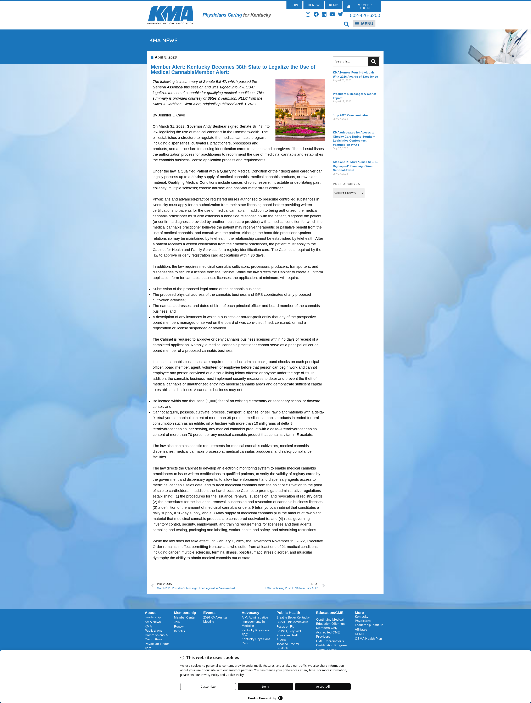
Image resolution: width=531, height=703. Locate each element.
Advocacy (250, 613)
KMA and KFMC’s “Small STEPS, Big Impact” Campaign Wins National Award (355, 166)
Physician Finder (157, 644)
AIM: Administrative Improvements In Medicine (255, 621)
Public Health (288, 613)
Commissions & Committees (156, 637)
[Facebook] (316, 14)
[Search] (373, 61)
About (150, 613)
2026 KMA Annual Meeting (215, 619)
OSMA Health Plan (368, 638)
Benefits (179, 631)
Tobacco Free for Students (287, 646)
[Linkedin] (324, 14)
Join (177, 622)
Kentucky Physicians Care (256, 641)
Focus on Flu (285, 626)
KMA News (153, 622)
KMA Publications (153, 628)
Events (209, 613)
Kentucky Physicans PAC (256, 632)
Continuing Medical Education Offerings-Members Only (331, 624)
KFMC (359, 634)
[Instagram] (308, 14)
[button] (346, 24)
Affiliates (361, 629)
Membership (185, 613)
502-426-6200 (365, 15)
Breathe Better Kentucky (293, 617)
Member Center (184, 617)
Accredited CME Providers (328, 634)
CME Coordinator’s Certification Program (331, 643)
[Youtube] (332, 14)
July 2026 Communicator (350, 115)
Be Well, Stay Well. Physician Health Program (289, 635)
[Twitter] (340, 14)
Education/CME (329, 613)
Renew (179, 626)
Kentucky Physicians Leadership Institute (369, 621)
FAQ (148, 648)
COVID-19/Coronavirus (292, 622)
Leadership (153, 617)
